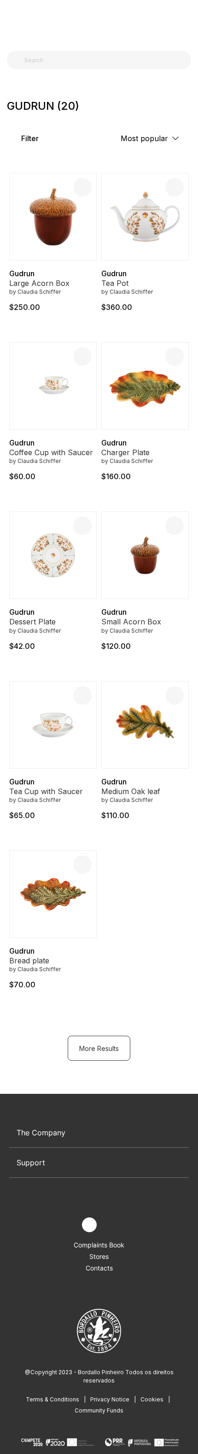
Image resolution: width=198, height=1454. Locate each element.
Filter (29, 138)
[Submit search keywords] (16, 60)
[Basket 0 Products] (187, 22)
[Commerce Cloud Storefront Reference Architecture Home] (97, 23)
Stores (99, 1256)
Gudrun (22, 273)
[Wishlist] (82, 187)
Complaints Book (99, 1245)
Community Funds (99, 1410)
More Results (99, 1048)
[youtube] (110, 1225)
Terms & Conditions (52, 1399)
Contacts (99, 1268)
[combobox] (104, 60)
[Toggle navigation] (12, 22)
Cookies (151, 1399)
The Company (41, 1132)
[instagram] (89, 1224)
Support (31, 1162)
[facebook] (68, 1225)
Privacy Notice (109, 1399)
